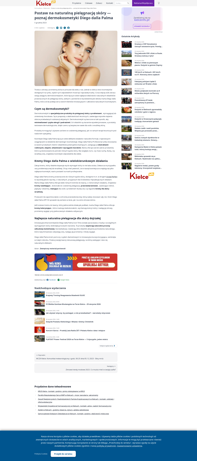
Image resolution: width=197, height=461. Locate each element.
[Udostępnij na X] (65, 28)
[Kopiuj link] (57, 28)
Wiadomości (46, 8)
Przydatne (76, 3)
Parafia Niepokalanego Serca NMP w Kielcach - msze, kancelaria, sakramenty (68, 395)
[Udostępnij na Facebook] (68, 28)
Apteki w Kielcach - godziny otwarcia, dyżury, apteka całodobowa (63, 410)
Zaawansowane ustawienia (129, 445)
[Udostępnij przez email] (61, 28)
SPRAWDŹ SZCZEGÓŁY (142, 26)
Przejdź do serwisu (63, 453)
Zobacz (99, 3)
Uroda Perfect (111, 176)
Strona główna (38, 8)
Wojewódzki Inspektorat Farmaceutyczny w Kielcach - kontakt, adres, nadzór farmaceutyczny (74, 406)
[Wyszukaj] (128, 3)
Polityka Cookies (40, 454)
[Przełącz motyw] (159, 3)
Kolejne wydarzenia (106, 346)
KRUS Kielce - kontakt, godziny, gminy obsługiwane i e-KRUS (61, 391)
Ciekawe (88, 3)
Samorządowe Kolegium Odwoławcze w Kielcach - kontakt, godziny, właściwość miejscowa (73, 413)
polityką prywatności (106, 445)
